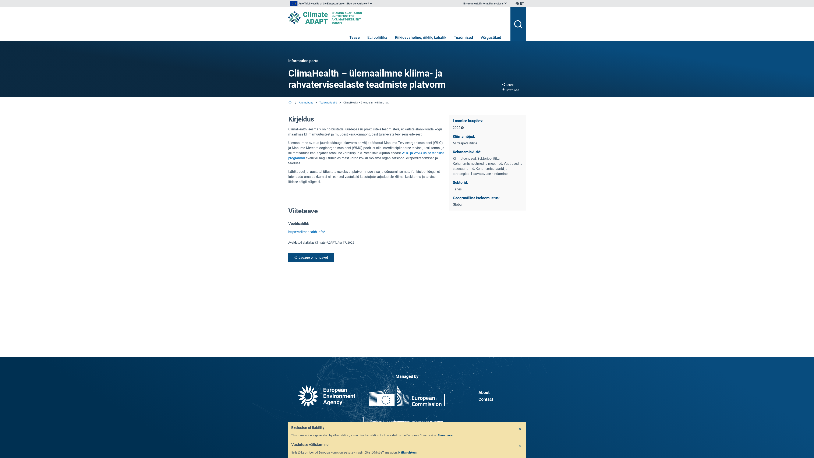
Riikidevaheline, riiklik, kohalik (420, 37)
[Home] (290, 103)
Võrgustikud (491, 37)
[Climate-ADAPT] (397, 17)
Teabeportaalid (328, 102)
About (484, 392)
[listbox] (331, 3)
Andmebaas (306, 102)
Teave (354, 37)
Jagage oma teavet (313, 258)
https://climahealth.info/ (306, 232)
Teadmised (463, 37)
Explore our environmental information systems (406, 422)
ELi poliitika (377, 37)
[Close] (520, 429)
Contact (485, 399)
